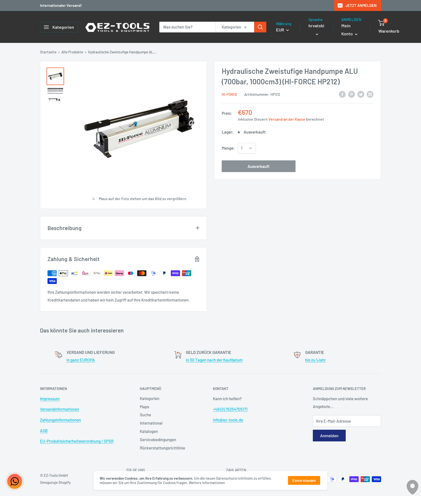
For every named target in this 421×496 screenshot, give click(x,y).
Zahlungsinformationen (60, 419)
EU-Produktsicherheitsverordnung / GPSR (77, 440)
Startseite (48, 52)
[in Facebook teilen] (342, 94)
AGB (44, 430)
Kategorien (149, 398)
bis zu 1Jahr (315, 359)
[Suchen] (260, 27)
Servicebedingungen (158, 439)
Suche (145, 414)
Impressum (50, 398)
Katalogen (149, 431)
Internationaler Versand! (61, 5)
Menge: (228, 148)
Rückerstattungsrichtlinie (162, 447)
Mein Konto (347, 30)
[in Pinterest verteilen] (351, 94)
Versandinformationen (59, 409)
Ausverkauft (258, 166)
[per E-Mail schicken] (370, 94)
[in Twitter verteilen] (360, 94)
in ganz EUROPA (81, 359)
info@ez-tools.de (228, 419)
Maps (144, 406)
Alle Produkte (72, 52)
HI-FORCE (229, 94)
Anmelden (329, 435)
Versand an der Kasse (286, 119)
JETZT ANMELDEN (361, 5)
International (151, 422)
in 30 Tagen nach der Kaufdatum (214, 359)
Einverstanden (304, 480)
